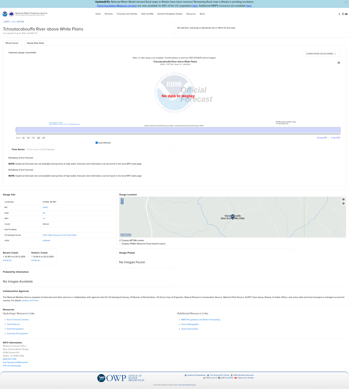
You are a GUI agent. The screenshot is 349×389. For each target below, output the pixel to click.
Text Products (13, 324)
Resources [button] (191, 14)
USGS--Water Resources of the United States (60, 235)
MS (44, 213)
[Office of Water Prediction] (125, 378)
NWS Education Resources (243, 375)
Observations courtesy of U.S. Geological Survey (64, 124)
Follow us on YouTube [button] (245, 378)
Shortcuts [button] (109, 14)
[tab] (12, 43)
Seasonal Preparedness (196, 375)
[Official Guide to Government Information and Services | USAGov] (101, 378)
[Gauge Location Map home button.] (343, 199)
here (195, 5)
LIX (13, 21)
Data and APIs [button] (147, 14)
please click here (30, 300)
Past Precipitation (15, 329)
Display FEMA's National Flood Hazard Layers (143, 243)
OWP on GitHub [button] (227, 378)
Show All (7, 260)
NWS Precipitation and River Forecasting (200, 319)
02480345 (46, 240)
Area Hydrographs (190, 324)
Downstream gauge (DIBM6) (320, 54)
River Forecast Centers (18, 319)
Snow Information (189, 329)
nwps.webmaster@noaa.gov (187, 385)
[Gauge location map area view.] (343, 203)
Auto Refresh (104, 143)
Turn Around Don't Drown (219, 375)
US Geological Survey (56, 122)
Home (98, 14)
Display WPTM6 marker (132, 240)
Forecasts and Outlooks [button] (127, 14)
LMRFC (6, 21)
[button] (346, 2)
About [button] (202, 14)
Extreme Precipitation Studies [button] (170, 14)
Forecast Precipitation (17, 333)
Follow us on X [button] (210, 378)
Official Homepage (12, 365)
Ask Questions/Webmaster (15, 362)
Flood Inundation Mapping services (117, 5)
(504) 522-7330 (9, 359)
